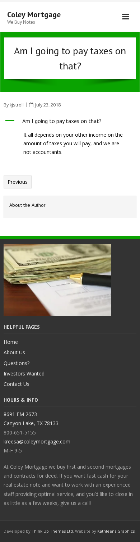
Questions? (16, 363)
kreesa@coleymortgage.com (37, 441)
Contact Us (16, 384)
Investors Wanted (24, 373)
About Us (14, 352)
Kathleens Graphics (116, 531)
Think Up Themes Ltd (52, 531)
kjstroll (17, 105)
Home (11, 341)
